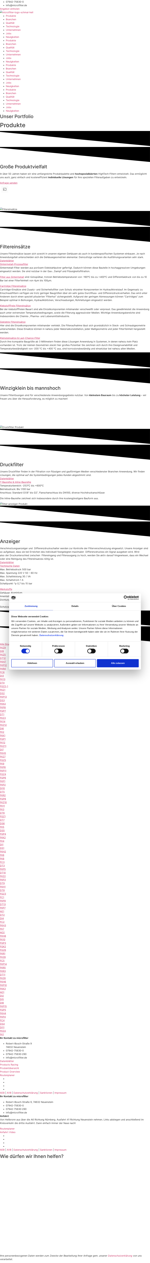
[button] (75, 264)
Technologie (12, 26)
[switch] (58, 651)
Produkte (11, 15)
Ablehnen (32, 663)
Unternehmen (13, 29)
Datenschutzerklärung (51, 635)
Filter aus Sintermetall (12, 276)
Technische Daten (10, 565)
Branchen (11, 19)
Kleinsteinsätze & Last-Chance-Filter (20, 338)
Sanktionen (46, 1092)
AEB (2, 1092)
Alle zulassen (118, 663)
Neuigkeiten (12, 36)
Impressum (60, 1092)
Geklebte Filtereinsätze (12, 321)
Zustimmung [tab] (31, 606)
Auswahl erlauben (75, 663)
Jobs (8, 33)
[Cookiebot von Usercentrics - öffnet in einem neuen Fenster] (126, 597)
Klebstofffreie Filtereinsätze (15, 305)
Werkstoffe (6, 589)
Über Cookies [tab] (119, 606)
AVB (9, 1092)
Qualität (10, 22)
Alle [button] (2, 644)
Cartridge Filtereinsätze (13, 286)
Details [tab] (75, 606)
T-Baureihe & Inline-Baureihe (15, 482)
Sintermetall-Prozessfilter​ (14, 264)
